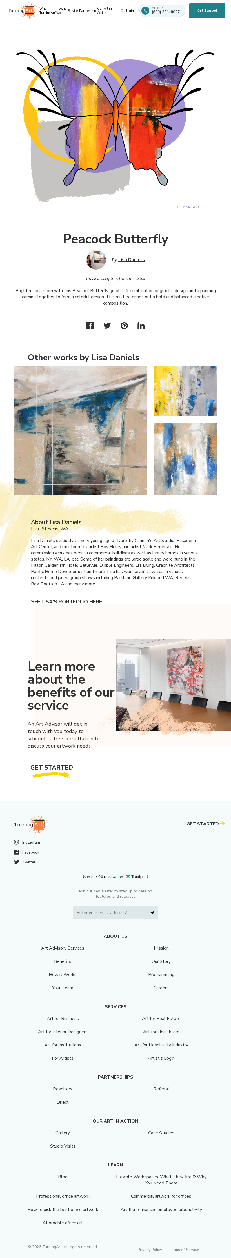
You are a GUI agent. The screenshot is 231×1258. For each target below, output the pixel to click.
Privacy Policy (150, 1249)
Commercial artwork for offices (161, 1196)
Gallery (62, 1133)
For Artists (63, 1058)
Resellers (62, 1089)
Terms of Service (184, 1249)
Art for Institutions (62, 1045)
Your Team (62, 988)
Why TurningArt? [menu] (48, 10)
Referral (161, 1089)
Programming (161, 975)
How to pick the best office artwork (62, 1209)
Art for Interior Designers (63, 1032)
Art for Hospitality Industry (161, 1045)
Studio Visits (62, 1146)
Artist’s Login (161, 1058)
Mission (161, 948)
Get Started (207, 10)
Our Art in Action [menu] (104, 10)
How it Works (63, 975)
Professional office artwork (63, 1196)
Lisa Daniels (131, 260)
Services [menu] (73, 11)
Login (130, 11)
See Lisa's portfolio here (66, 601)
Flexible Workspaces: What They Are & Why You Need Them (161, 1180)
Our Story (161, 961)
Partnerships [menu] (88, 11)
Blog (63, 1177)
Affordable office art (63, 1223)
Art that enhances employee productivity (161, 1209)
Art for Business (63, 1018)
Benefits (62, 961)
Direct (63, 1102)
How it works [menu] (61, 10)
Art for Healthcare (161, 1032)
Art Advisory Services (62, 948)
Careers (161, 988)
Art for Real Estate (161, 1018)
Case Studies (161, 1133)
